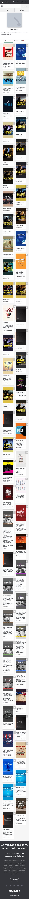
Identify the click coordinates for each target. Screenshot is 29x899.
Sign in (25, 6)
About (17, 2)
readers (16, 40)
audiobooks (8, 40)
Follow (7, 10)
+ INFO (21, 2)
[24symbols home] (5, 1)
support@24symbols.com (14, 856)
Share (22, 10)
